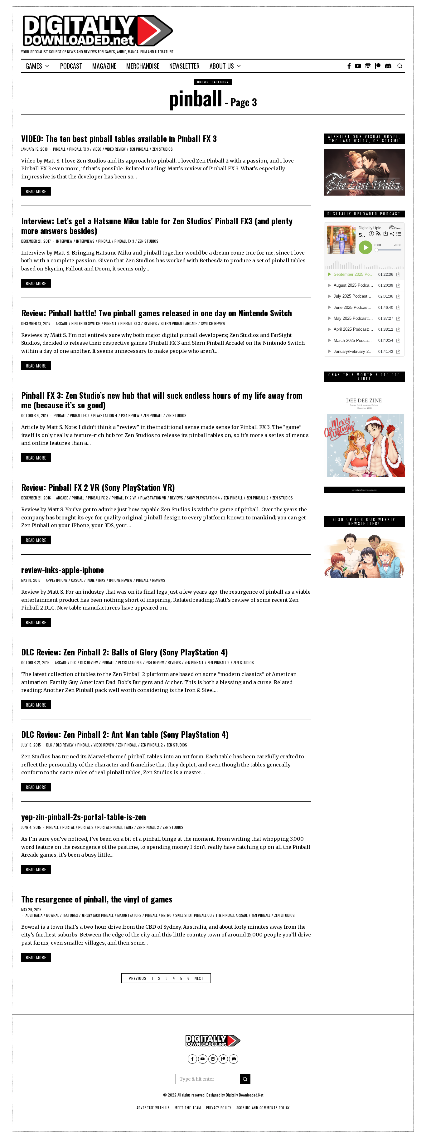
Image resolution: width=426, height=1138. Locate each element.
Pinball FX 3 (79, 149)
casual (77, 580)
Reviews (150, 323)
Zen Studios (162, 149)
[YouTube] (358, 66)
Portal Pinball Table (115, 827)
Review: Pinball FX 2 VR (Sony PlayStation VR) (98, 487)
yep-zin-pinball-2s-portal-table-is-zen (83, 816)
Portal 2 (86, 827)
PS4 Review (130, 415)
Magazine (104, 66)
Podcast (71, 66)
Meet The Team (188, 1107)
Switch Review (213, 323)
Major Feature (129, 915)
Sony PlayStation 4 (203, 497)
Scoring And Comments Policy (263, 1107)
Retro (166, 915)
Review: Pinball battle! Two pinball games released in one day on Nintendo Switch (156, 313)
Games (34, 66)
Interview (64, 241)
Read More (36, 191)
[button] (245, 1079)
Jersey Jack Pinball (98, 915)
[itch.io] (368, 66)
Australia (34, 915)
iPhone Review (120, 580)
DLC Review (89, 662)
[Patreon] (377, 66)
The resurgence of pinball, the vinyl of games (96, 899)
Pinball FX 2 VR (124, 497)
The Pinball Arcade (231, 915)
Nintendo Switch (85, 323)
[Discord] (388, 66)
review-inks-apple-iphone (62, 569)
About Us (222, 66)
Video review (115, 149)
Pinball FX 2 (98, 497)
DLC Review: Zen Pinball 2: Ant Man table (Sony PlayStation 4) (125, 734)
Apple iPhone (56, 580)
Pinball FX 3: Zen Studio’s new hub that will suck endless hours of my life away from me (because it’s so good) (162, 400)
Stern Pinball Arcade (179, 323)
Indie (90, 580)
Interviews (85, 241)
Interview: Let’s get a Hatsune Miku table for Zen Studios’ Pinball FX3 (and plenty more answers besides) (157, 225)
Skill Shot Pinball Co (193, 915)
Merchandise (142, 66)
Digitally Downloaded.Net (244, 1094)
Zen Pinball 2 (257, 497)
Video (97, 149)
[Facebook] (349, 66)
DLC (73, 662)
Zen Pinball (138, 149)
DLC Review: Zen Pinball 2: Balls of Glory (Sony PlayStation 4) (124, 652)
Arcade (62, 323)
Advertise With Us (153, 1107)
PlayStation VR (153, 497)
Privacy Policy (218, 1107)
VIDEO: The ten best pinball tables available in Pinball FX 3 (119, 138)
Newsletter (184, 66)
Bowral (52, 915)
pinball (59, 149)
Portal (68, 827)
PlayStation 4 (105, 415)
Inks (101, 580)
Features (70, 915)
